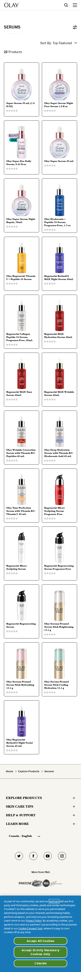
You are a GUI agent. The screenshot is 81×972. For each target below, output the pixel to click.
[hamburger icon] (75, 5)
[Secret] (37, 883)
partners (54, 901)
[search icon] (68, 5)
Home (9, 771)
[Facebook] (33, 856)
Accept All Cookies (40, 941)
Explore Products (28, 771)
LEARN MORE (17, 824)
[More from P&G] (25, 883)
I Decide (41, 963)
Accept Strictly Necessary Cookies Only (41, 952)
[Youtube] (47, 856)
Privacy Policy (33, 920)
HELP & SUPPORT (21, 815)
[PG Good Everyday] (52, 883)
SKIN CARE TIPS (19, 806)
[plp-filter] (75, 27)
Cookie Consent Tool (30, 928)
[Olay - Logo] (11, 5)
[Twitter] (19, 856)
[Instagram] (62, 856)
